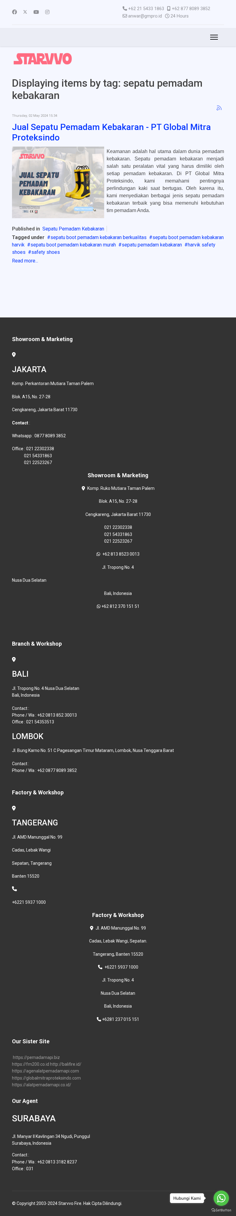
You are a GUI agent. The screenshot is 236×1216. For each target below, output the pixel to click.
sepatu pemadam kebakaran (152, 245)
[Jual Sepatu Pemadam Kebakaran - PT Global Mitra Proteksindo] (58, 182)
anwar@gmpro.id (145, 16)
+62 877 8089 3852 (191, 8)
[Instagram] (47, 12)
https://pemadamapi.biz (36, 1057)
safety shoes (45, 252)
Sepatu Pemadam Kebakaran (73, 229)
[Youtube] (36, 12)
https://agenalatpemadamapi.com (45, 1070)
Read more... (25, 261)
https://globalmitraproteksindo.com (46, 1078)
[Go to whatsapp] (221, 1198)
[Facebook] (14, 12)
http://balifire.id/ (65, 1064)
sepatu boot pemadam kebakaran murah (73, 245)
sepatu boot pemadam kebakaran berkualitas (98, 237)
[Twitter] (25, 12)
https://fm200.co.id (30, 1064)
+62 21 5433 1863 (146, 8)
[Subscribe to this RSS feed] (219, 107)
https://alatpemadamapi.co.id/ (41, 1084)
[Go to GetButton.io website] (221, 1210)
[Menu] (213, 37)
